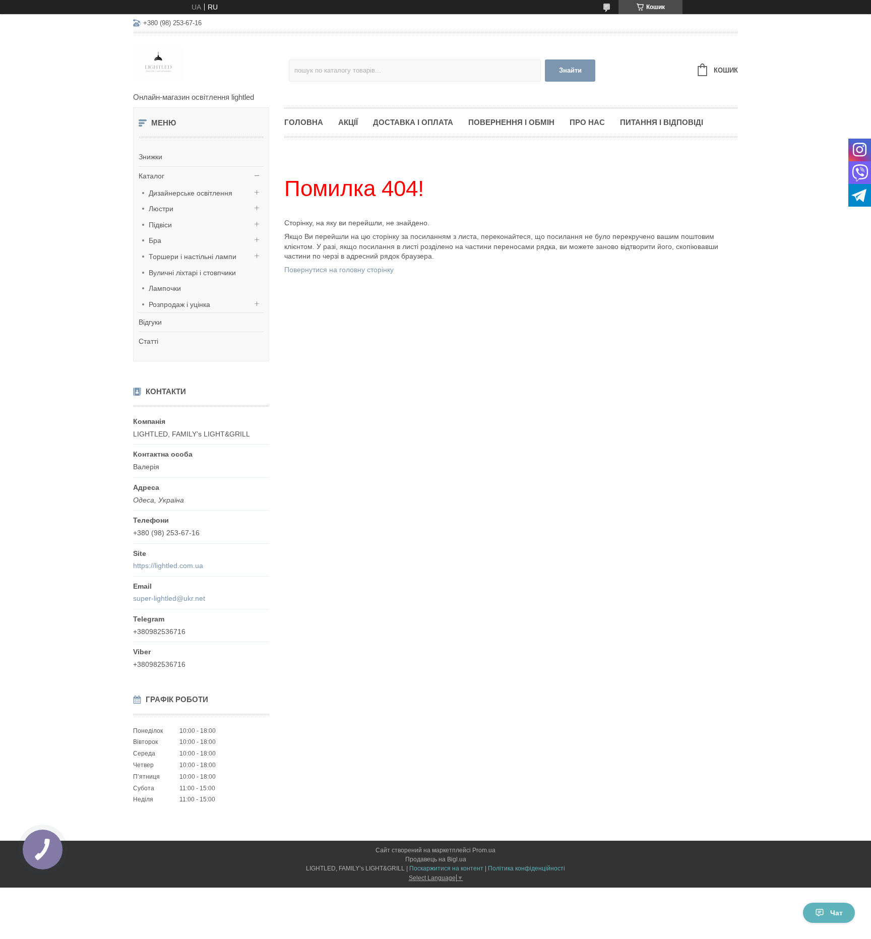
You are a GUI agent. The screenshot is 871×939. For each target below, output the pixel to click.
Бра (155, 240)
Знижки (150, 157)
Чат (836, 913)
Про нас (587, 122)
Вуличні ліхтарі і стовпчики (192, 273)
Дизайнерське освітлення (190, 193)
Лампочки (165, 288)
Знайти (570, 70)
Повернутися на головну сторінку (339, 270)
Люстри (161, 209)
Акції (348, 122)
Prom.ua (483, 850)
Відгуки (150, 322)
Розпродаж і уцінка (179, 304)
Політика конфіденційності (526, 868)
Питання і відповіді (661, 122)
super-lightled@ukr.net (169, 598)
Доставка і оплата (413, 122)
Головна (303, 122)
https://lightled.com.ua (168, 565)
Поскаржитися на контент (446, 868)
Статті (148, 341)
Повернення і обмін (511, 122)
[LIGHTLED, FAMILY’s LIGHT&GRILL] (211, 63)
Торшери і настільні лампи (192, 257)
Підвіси (160, 225)
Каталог (151, 176)
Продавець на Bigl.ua (435, 859)
